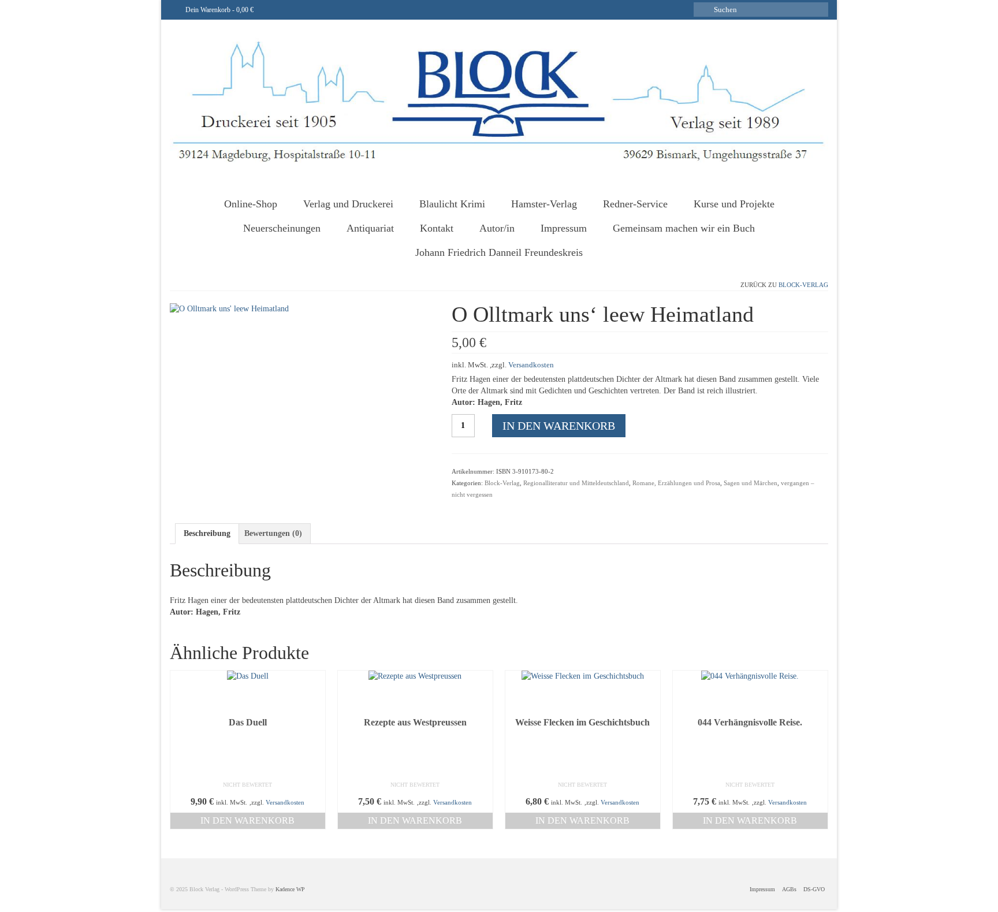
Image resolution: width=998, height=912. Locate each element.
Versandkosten (531, 365)
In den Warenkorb (558, 425)
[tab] (207, 533)
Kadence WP (290, 889)
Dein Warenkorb (219, 10)
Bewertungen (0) (273, 533)
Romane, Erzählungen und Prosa (676, 482)
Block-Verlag (803, 284)
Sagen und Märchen (750, 482)
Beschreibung (207, 533)
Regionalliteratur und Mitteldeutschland (576, 482)
